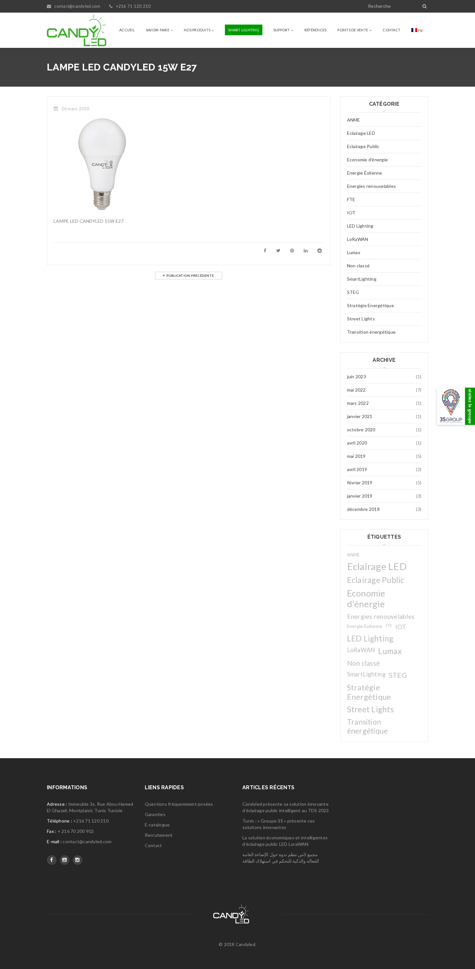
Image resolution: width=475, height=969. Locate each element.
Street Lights (361, 318)
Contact (153, 845)
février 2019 (360, 482)
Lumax (353, 252)
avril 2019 (357, 469)
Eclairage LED (361, 133)
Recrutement (159, 835)
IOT (351, 212)
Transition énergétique (371, 332)
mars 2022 (358, 403)
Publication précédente (190, 275)
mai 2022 (356, 390)
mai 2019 (356, 456)
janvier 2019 (360, 496)
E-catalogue (157, 824)
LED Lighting (360, 226)
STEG (353, 292)
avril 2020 (357, 443)
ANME (353, 120)
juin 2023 (356, 376)
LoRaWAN (357, 239)
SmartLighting (361, 279)
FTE (351, 199)
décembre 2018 (363, 509)
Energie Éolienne (364, 173)
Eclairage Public (363, 146)
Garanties (155, 814)
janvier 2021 (360, 416)
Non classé (358, 265)
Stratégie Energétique (370, 305)
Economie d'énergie (367, 159)
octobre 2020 (361, 429)
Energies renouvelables (371, 186)
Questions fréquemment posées (179, 804)
